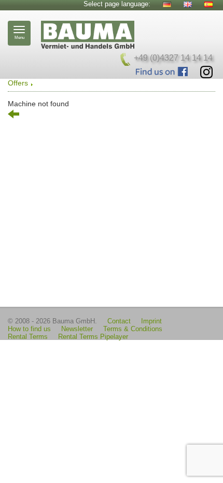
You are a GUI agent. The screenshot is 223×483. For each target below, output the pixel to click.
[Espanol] (208, 4)
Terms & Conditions (132, 329)
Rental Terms (28, 336)
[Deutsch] (167, 4)
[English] (188, 4)
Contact (119, 321)
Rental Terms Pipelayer (93, 336)
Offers (18, 83)
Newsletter (77, 329)
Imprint (151, 321)
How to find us (29, 329)
